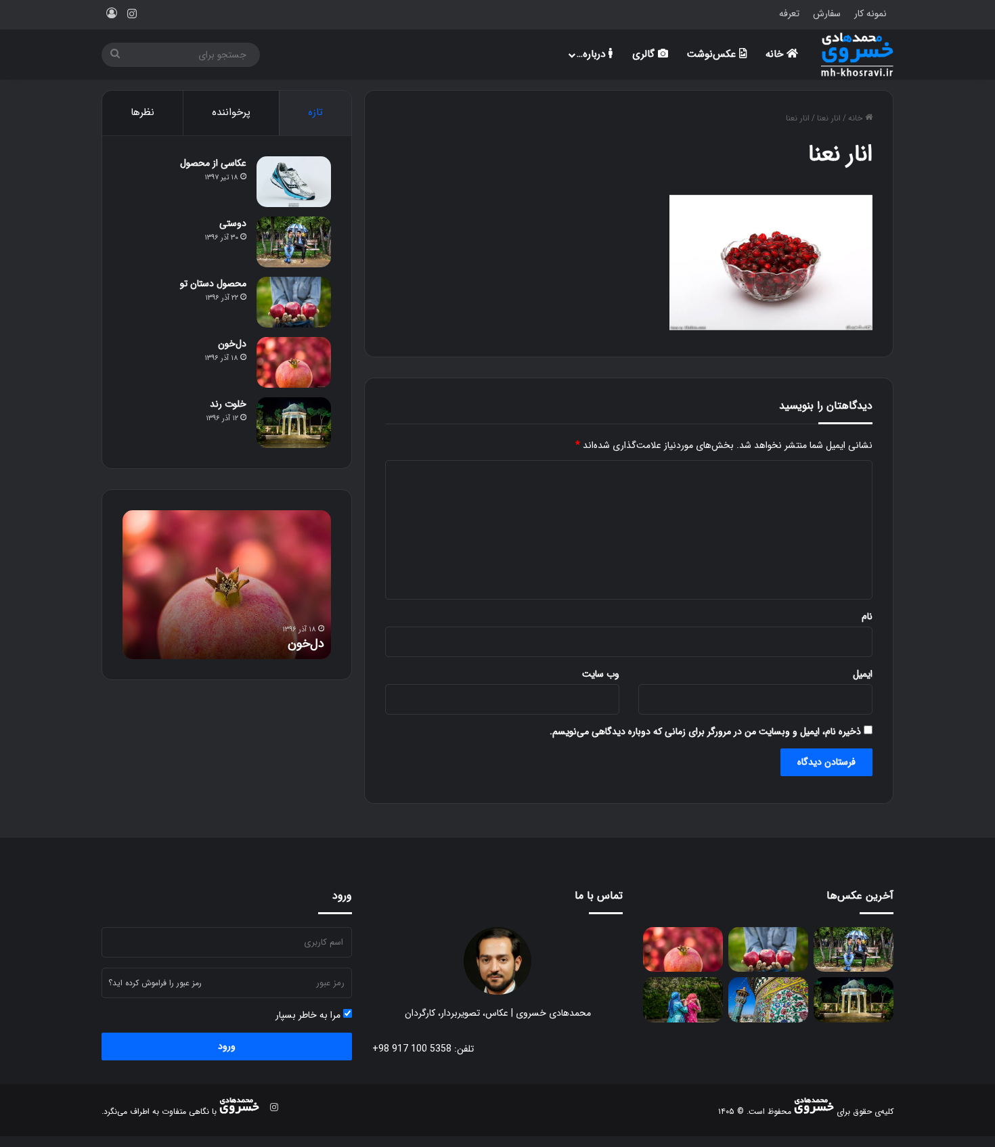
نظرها (142, 112)
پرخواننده (231, 112)
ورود (227, 1046)
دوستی (232, 223)
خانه (776, 54)
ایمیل (862, 674)
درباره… (593, 54)
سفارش (827, 13)
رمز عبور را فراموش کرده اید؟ (155, 982)
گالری (645, 54)
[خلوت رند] (294, 422)
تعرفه (789, 13)
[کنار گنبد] (768, 999)
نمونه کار (870, 13)
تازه (315, 112)
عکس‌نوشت (713, 54)
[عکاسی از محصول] (294, 181)
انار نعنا (829, 118)
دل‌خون (232, 343)
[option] (227, 584)
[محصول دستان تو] (294, 302)
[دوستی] (294, 242)
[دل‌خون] (294, 362)
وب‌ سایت (600, 674)
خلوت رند (228, 404)
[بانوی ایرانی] (683, 999)
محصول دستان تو (213, 283)
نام (867, 616)
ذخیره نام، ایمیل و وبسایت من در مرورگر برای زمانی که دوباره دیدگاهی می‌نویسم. (705, 731)
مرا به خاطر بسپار (309, 1015)
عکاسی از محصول (213, 163)
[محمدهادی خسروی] (857, 54)
